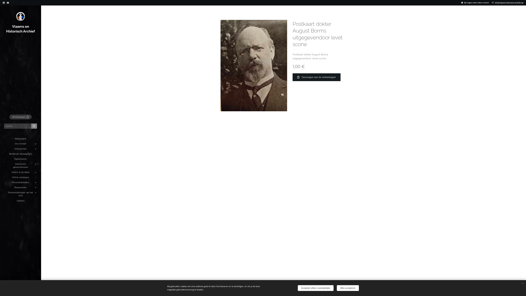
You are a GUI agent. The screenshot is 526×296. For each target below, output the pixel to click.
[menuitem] (20, 138)
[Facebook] (3, 2)
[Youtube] (8, 2)
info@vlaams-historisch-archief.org (509, 2)
